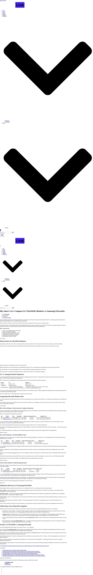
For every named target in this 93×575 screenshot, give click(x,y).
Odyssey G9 (10, 427)
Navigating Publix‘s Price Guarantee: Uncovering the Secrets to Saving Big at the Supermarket (21, 552)
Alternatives (7, 121)
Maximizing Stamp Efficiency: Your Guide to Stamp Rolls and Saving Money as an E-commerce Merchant (24, 555)
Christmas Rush (11, 545)
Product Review (32, 545)
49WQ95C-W (16, 421)
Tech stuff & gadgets (7, 317)
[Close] (2, 235)
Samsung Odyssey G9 (7, 419)
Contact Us (7, 563)
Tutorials (4, 15)
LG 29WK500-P (6, 470)
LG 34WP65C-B (6, 442)
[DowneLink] (46, 5)
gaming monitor (22, 545)
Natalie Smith (6, 314)
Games (4, 12)
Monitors (27, 545)
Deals (15, 545)
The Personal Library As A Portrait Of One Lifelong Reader (14, 550)
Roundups (7, 120)
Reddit (37, 545)
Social (4, 11)
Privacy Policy (8, 564)
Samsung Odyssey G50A (8, 471)
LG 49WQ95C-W (6, 417)
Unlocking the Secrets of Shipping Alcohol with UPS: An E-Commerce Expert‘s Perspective (21, 551)
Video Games (45, 545)
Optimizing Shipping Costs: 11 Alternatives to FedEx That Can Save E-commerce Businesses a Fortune (23, 554)
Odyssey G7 (15, 452)
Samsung (40, 545)
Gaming (17, 545)
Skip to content (3, 0)
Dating (4, 13)
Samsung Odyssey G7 (7, 443)
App (3, 10)
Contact (6, 227)
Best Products (5, 545)
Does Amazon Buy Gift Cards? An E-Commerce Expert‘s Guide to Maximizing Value (20, 553)
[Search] (0, 231)
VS (48, 545)
